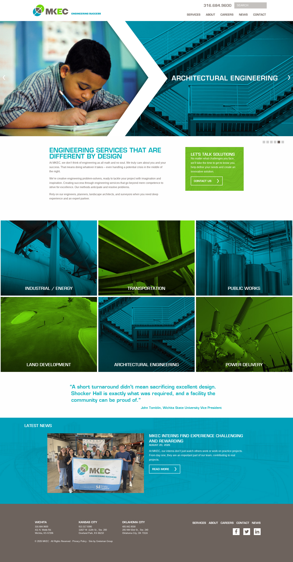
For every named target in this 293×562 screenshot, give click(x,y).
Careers (226, 14)
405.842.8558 (128, 526)
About (210, 14)
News (243, 14)
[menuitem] (193, 13)
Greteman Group (104, 541)
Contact (259, 14)
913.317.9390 (85, 526)
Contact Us (202, 181)
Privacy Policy (79, 541)
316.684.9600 (41, 526)
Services (193, 14)
